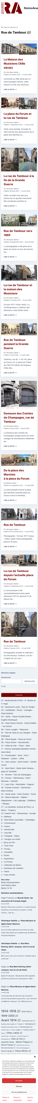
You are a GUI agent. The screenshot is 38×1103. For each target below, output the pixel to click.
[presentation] (19, 49)
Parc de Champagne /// (23, 1048)
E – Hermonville (7, 829)
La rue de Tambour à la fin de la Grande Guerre (19, 180)
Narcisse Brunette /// (8, 1048)
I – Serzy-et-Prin (8, 842)
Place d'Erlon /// (23, 1051)
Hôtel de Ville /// (18, 1039)
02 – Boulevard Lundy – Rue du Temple (18, 707)
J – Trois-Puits (7, 846)
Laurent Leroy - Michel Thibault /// (17, 1042)
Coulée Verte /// (5, 1030)
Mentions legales (8, 673)
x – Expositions (7, 859)
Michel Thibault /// (8, 1045)
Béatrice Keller (11, 483)
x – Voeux (5, 871)
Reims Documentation (10, 882)
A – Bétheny (6, 817)
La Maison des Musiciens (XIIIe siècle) (14, 63)
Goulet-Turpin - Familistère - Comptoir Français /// (15, 1036)
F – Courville (6, 833)
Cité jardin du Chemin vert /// (10, 1027)
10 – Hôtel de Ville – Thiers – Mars (15, 746)
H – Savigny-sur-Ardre (10, 839)
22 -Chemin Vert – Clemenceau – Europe (18, 813)
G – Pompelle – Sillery (10, 836)
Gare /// (3, 1033)
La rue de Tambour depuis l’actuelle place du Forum (18, 575)
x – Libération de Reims (11, 865)
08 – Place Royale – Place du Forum (16, 739)
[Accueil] (2, 27)
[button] (35, 1057)
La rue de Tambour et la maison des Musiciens (18, 289)
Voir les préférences (19, 1092)
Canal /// (21, 1024)
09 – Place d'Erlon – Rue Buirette (15, 742)
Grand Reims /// (5, 1039)
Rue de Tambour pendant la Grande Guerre (16, 344)
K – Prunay (5, 849)
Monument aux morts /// (23, 1045)
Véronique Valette (12, 72)
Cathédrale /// (30, 1024)
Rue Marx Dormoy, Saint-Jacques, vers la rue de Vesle (18, 946)
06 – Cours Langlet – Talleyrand (14, 729)
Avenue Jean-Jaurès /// (9, 1024)
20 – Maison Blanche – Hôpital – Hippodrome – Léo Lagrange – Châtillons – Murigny (18, 800)
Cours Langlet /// (16, 1030)
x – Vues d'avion (8, 875)
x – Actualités (7, 852)
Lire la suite (10, 89)
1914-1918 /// (10, 1011)
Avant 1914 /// (11, 1020)
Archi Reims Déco (8, 885)
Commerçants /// (26, 1027)
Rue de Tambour (15, 524)
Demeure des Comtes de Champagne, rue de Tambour (19, 417)
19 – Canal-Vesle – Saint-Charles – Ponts (18, 794)
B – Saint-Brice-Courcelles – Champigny (18, 820)
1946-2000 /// (9, 1015)
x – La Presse (7, 862)
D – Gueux (5, 826)
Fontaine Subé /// (29, 1030)
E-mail (3, 686)
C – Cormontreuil (8, 823)
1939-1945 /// (26, 1012)
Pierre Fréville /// (7, 1051)
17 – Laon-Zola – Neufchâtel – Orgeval (17, 784)
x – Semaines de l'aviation (12, 868)
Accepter (19, 1081)
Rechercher (6, 677)
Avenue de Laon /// (28, 1021)
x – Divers (5, 855)
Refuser (19, 1086)
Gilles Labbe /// (14, 1032)
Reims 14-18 (6, 888)
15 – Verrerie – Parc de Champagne (16, 775)
